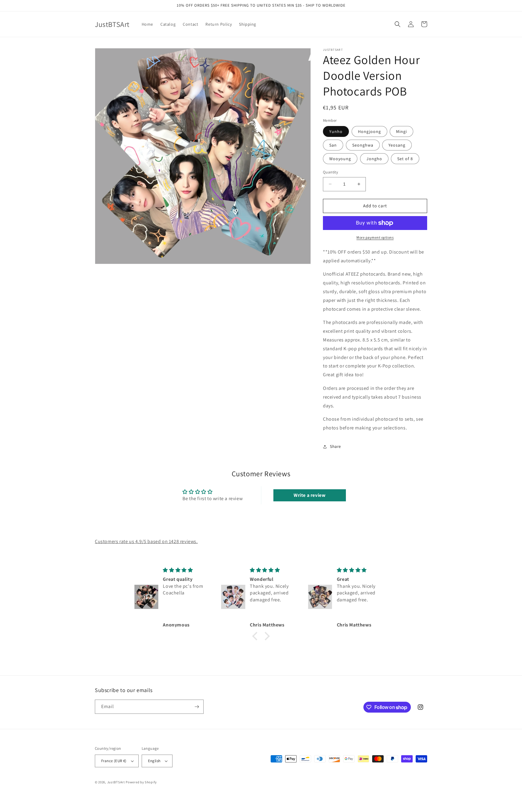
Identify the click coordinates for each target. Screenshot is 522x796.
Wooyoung (340, 158)
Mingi (401, 131)
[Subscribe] (196, 707)
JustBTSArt (116, 782)
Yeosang (396, 145)
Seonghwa (362, 145)
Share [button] (335, 446)
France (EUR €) (114, 760)
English (154, 760)
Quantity (330, 172)
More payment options (375, 237)
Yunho (336, 131)
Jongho (374, 158)
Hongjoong (369, 131)
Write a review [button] (309, 495)
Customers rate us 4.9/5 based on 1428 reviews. (146, 541)
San (333, 145)
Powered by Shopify (141, 782)
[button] (397, 24)
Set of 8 (405, 158)
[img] (187, 570)
